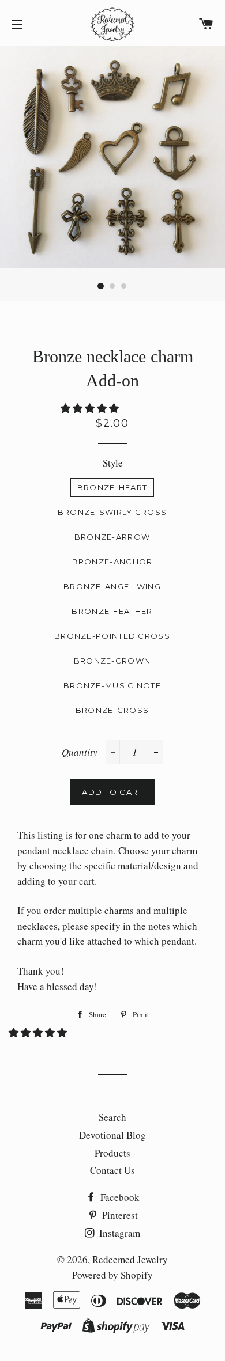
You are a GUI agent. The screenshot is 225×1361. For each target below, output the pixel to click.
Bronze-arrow (112, 536)
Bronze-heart (112, 487)
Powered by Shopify (112, 1275)
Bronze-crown (112, 660)
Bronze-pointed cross (112, 635)
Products (112, 1152)
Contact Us (112, 1170)
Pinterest (119, 1215)
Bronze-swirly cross (112, 512)
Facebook (119, 1197)
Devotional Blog (112, 1135)
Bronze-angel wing (112, 586)
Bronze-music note (112, 685)
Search (112, 1117)
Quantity (79, 752)
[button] (91, 408)
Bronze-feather (112, 611)
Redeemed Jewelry (130, 1259)
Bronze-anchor (112, 561)
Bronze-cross (112, 710)
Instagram (118, 1232)
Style (113, 462)
